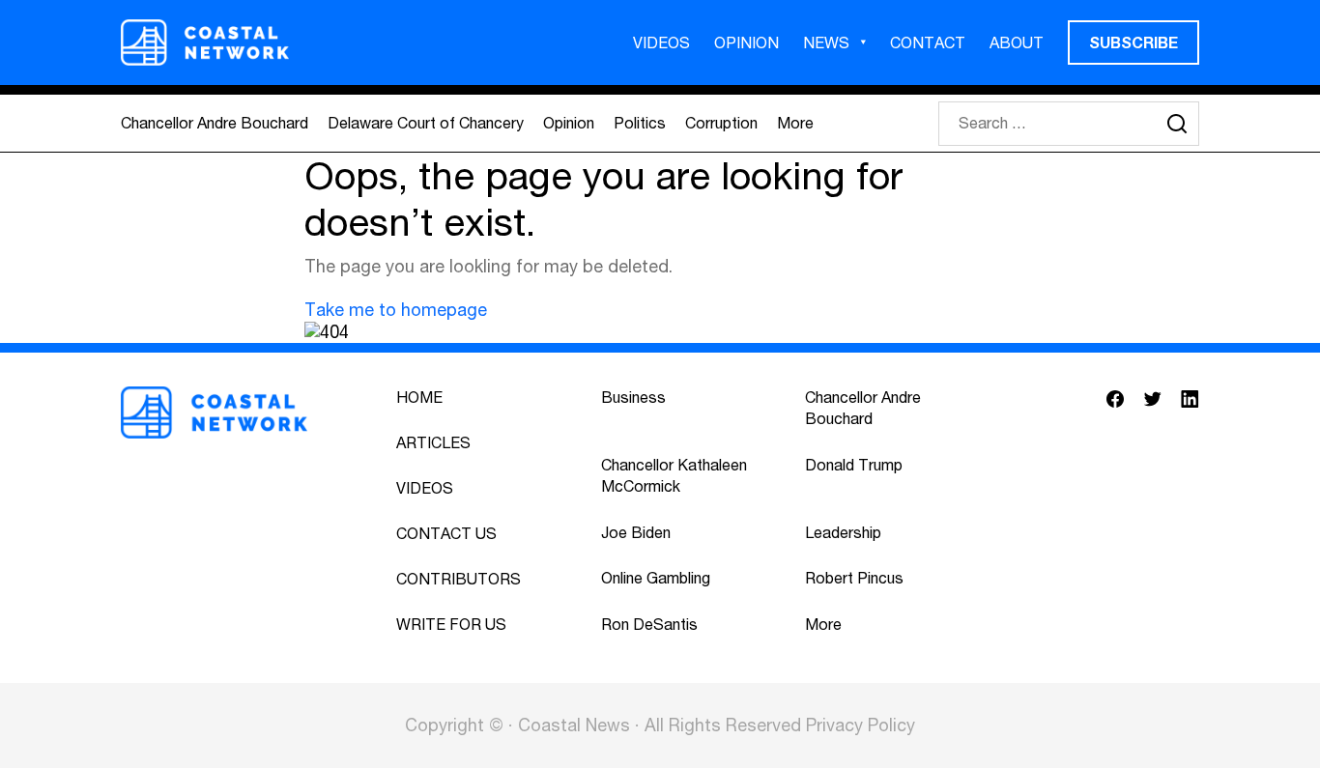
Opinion (568, 122)
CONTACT (927, 42)
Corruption (721, 122)
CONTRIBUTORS (458, 578)
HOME (419, 397)
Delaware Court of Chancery (426, 122)
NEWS (826, 42)
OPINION (746, 42)
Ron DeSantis (649, 624)
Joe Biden (636, 532)
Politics (640, 122)
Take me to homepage (395, 309)
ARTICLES (433, 442)
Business (633, 397)
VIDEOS (661, 42)
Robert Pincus (854, 577)
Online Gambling (655, 577)
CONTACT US (446, 533)
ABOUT (1017, 42)
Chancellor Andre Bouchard (214, 122)
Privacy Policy (860, 725)
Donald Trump (854, 464)
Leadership (843, 532)
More (795, 122)
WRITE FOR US (451, 624)
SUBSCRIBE (1133, 42)
